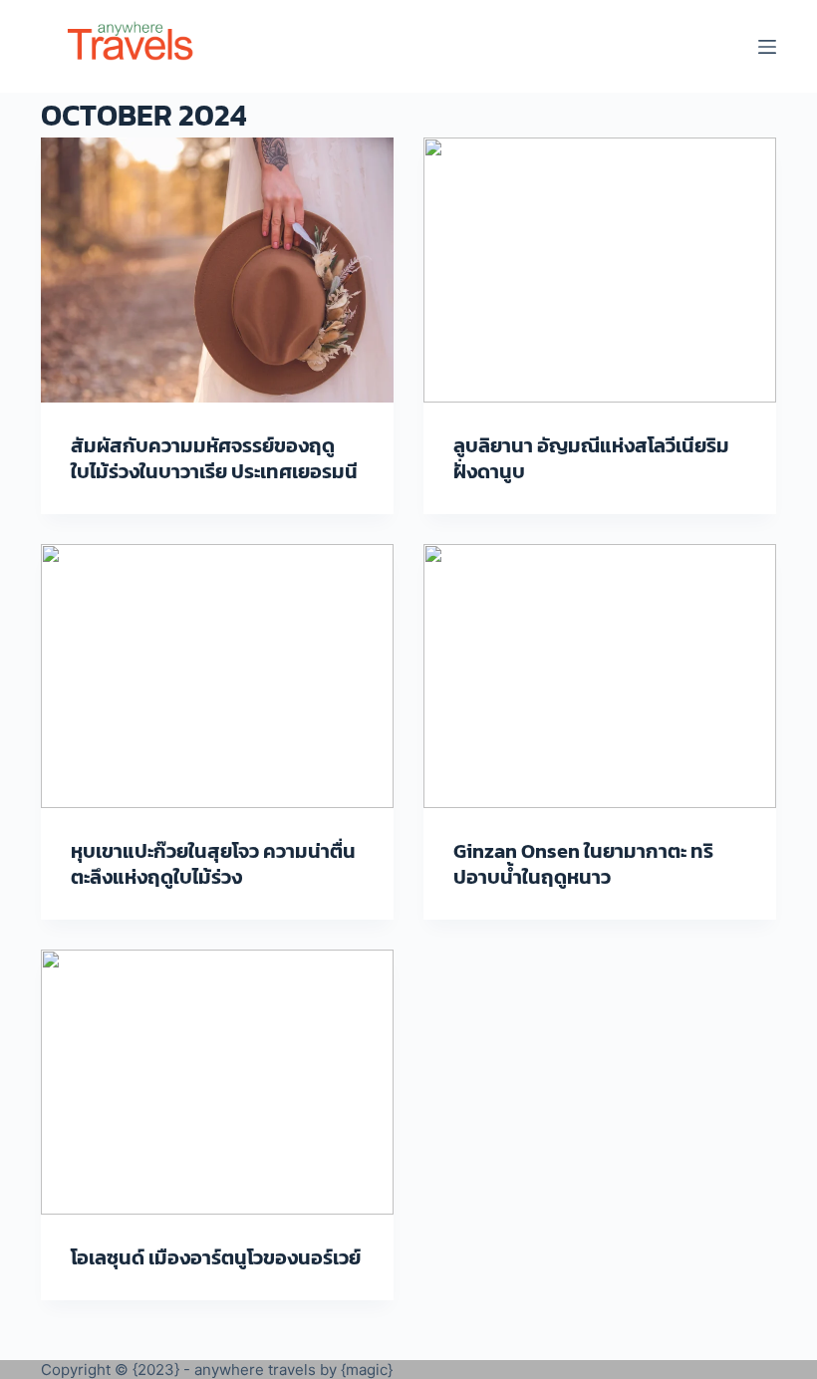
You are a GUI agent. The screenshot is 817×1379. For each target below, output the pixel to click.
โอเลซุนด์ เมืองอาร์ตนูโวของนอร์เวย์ (216, 1257)
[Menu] (767, 47)
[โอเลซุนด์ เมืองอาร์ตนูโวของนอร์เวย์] (217, 1082)
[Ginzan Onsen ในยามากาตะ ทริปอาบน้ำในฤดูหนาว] (599, 676)
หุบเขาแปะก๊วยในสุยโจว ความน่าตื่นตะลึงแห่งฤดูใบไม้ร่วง (213, 864)
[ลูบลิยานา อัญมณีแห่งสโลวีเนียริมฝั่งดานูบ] (599, 270)
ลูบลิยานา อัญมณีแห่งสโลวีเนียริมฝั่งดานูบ (591, 458)
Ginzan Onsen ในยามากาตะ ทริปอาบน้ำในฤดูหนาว (583, 864)
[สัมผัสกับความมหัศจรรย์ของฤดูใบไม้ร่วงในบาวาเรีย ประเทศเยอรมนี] (217, 270)
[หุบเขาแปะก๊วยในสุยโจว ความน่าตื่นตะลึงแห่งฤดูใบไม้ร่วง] (217, 676)
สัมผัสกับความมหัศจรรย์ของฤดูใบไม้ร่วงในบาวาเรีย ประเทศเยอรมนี (214, 458)
